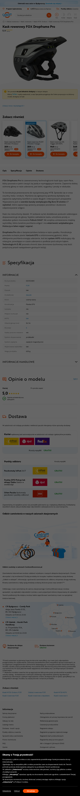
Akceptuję (31, 791)
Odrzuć (17, 791)
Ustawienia (6, 791)
